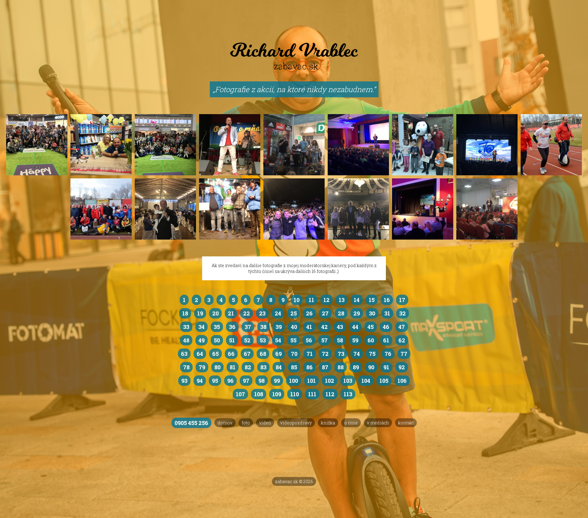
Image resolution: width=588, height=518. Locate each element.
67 (247, 353)
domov (224, 423)
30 (372, 313)
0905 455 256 (191, 423)
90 (371, 367)
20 (215, 313)
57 (324, 340)
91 (386, 367)
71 (310, 353)
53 (263, 340)
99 (277, 380)
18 (185, 313)
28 (341, 313)
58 (340, 340)
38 (263, 326)
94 (200, 380)
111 (312, 394)
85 (294, 367)
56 (309, 340)
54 (278, 340)
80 (217, 367)
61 (386, 340)
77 (404, 353)
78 (186, 367)
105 (383, 380)
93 (184, 380)
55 (293, 340)
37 (248, 326)
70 (294, 353)
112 (330, 394)
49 (201, 340)
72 (325, 353)
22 (246, 313)
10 (297, 300)
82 (248, 367)
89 (356, 367)
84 (279, 367)
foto (246, 423)
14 (357, 300)
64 (200, 353)
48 (186, 340)
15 (372, 300)
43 (340, 326)
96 (230, 380)
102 (329, 380)
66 (231, 353)
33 (186, 326)
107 (240, 394)
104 (365, 380)
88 (340, 367)
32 (402, 313)
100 (293, 380)
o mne (351, 423)
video (265, 423)
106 (402, 380)
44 (355, 326)
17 (402, 300)
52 (247, 340)
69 (278, 353)
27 (325, 313)
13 (342, 300)
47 (401, 326)
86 (309, 367)
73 (341, 353)
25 (293, 313)
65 (215, 353)
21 (231, 313)
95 (215, 380)
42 (324, 326)
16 (387, 300)
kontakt (406, 423)
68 (263, 353)
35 (217, 326)
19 (200, 313)
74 (356, 353)
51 (232, 340)
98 (261, 380)
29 (356, 313)
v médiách (378, 423)
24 (278, 313)
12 (326, 300)
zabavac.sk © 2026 (294, 481)
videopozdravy (296, 423)
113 (348, 394)
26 (309, 313)
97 (246, 380)
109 (276, 394)
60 (371, 340)
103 (347, 380)
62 (401, 340)
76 (388, 353)
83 (263, 367)
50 (217, 340)
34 (201, 326)
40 (294, 326)
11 (311, 300)
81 (233, 367)
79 (202, 367)
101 (311, 380)
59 (355, 340)
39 (279, 326)
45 (371, 326)
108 (258, 394)
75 (372, 353)
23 (262, 313)
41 (309, 326)
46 (386, 326)
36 (232, 326)
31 (387, 313)
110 (294, 394)
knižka (328, 423)
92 (401, 367)
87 (325, 367)
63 (184, 353)
